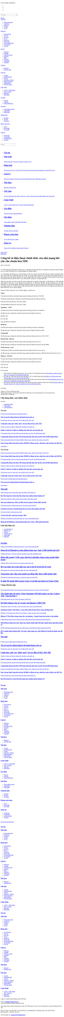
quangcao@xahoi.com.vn (18, 1015)
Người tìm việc (8, 77)
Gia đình (3, 97)
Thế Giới (3, 19)
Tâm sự (6, 100)
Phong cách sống (5, 124)
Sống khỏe (7, 112)
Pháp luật (3, 31)
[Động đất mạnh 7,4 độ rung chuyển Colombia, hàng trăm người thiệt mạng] (21, 553)
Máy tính (6, 93)
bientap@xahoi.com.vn (11, 1001)
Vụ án (5, 28)
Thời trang (7, 61)
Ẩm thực (6, 118)
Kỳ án (5, 38)
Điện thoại (7, 94)
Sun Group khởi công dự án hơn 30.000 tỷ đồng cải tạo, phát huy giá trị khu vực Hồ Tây (31, 443)
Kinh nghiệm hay (8, 103)
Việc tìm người (8, 84)
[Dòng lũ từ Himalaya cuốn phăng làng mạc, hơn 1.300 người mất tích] (20, 518)
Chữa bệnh (7, 110)
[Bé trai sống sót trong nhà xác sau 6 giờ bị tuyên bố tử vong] (17, 563)
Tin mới (4, 489)
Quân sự (6, 25)
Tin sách (6, 140)
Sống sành (7, 128)
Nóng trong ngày (8, 22)
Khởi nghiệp (7, 83)
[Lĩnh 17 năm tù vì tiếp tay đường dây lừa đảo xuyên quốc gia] (17, 427)
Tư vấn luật (7, 44)
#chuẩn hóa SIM (8, 404)
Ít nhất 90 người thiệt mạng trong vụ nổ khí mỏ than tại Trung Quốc (30, 581)
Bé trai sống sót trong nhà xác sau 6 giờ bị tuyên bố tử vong (26, 567)
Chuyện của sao (8, 55)
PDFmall (6, 536)
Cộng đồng (7, 137)
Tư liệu (6, 27)
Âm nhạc (6, 59)
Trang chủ (3, 822)
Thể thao (3, 65)
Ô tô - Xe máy (8, 91)
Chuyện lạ (6, 24)
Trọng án (6, 40)
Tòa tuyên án (7, 34)
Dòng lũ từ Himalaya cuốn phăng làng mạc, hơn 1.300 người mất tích (25, 522)
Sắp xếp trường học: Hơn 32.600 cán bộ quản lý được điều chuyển (23, 502)
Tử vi (5, 126)
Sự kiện (4, 543)
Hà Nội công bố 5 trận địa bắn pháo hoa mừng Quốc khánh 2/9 (22, 496)
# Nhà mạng (7, 406)
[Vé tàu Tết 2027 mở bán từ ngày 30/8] (11, 512)
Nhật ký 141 (7, 530)
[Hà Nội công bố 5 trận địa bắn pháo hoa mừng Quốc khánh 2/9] (18, 492)
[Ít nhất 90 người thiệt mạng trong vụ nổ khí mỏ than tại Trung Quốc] (19, 577)
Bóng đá (6, 68)
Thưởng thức (4, 115)
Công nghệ (7, 535)
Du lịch (6, 119)
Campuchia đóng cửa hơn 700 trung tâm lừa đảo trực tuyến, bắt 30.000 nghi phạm (29, 436)
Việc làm (3, 72)
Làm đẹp (6, 62)
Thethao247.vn (8, 533)
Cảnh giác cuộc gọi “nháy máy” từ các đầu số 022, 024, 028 (21, 423)
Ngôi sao (6, 52)
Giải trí (2, 49)
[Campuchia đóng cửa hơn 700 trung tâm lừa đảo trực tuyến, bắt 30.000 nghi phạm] (23, 433)
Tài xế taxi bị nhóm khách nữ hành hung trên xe (17, 417)
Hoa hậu (6, 56)
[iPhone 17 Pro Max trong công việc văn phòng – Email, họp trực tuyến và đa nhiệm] (23, 613)
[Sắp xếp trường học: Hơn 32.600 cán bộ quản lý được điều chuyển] (19, 499)
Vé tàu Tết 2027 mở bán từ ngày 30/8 (13, 515)
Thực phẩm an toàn (9, 109)
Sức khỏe (3, 106)
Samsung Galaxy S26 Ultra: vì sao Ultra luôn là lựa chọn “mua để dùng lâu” (27, 610)
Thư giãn (6, 121)
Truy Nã (6, 37)
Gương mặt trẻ (8, 138)
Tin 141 (6, 46)
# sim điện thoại (8, 407)
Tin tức (2, 18)
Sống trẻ (3, 132)
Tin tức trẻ (6, 135)
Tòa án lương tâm (8, 43)
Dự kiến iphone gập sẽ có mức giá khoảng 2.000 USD (23, 603)
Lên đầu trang (10, 822)
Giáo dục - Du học (9, 80)
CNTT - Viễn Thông (9, 90)
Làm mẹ (6, 102)
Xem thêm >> (4, 446)
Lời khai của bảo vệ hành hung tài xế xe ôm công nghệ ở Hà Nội (23, 509)
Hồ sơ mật (6, 41)
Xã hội (6, 532)
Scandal (6, 53)
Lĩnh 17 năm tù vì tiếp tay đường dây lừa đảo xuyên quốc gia (22, 430)
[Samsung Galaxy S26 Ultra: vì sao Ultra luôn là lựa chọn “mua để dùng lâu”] (21, 606)
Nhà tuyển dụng (8, 81)
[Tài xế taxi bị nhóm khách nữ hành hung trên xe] (14, 414)
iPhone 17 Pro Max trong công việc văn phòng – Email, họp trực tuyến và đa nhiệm (29, 616)
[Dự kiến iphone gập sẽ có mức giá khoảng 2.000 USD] (16, 599)
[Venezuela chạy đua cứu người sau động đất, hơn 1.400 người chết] (19, 570)
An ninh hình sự (8, 529)
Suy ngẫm (6, 129)
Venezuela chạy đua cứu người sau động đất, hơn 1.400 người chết (29, 574)
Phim (5, 58)
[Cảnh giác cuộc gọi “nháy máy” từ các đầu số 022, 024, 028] (17, 420)
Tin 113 (6, 35)
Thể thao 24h (7, 69)
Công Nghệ (4, 87)
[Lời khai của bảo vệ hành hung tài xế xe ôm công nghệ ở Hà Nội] (18, 505)
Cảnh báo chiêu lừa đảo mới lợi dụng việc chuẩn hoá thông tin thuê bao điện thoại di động (33, 383)
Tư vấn (6, 75)
